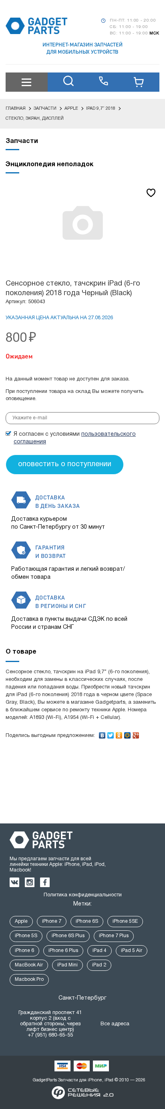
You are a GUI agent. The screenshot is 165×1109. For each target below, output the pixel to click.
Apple (21, 921)
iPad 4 (100, 950)
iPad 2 (99, 965)
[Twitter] (111, 733)
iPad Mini (67, 965)
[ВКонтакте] (102, 733)
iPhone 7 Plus (114, 936)
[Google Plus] (136, 733)
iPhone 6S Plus (68, 936)
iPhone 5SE (125, 921)
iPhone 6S (87, 921)
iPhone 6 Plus (63, 950)
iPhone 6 (24, 950)
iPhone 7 (51, 921)
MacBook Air (29, 965)
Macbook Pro (29, 979)
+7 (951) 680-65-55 (50, 1035)
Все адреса (115, 1024)
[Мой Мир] (127, 733)
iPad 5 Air (131, 950)
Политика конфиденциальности (83, 895)
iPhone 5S (26, 936)
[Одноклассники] (119, 733)
